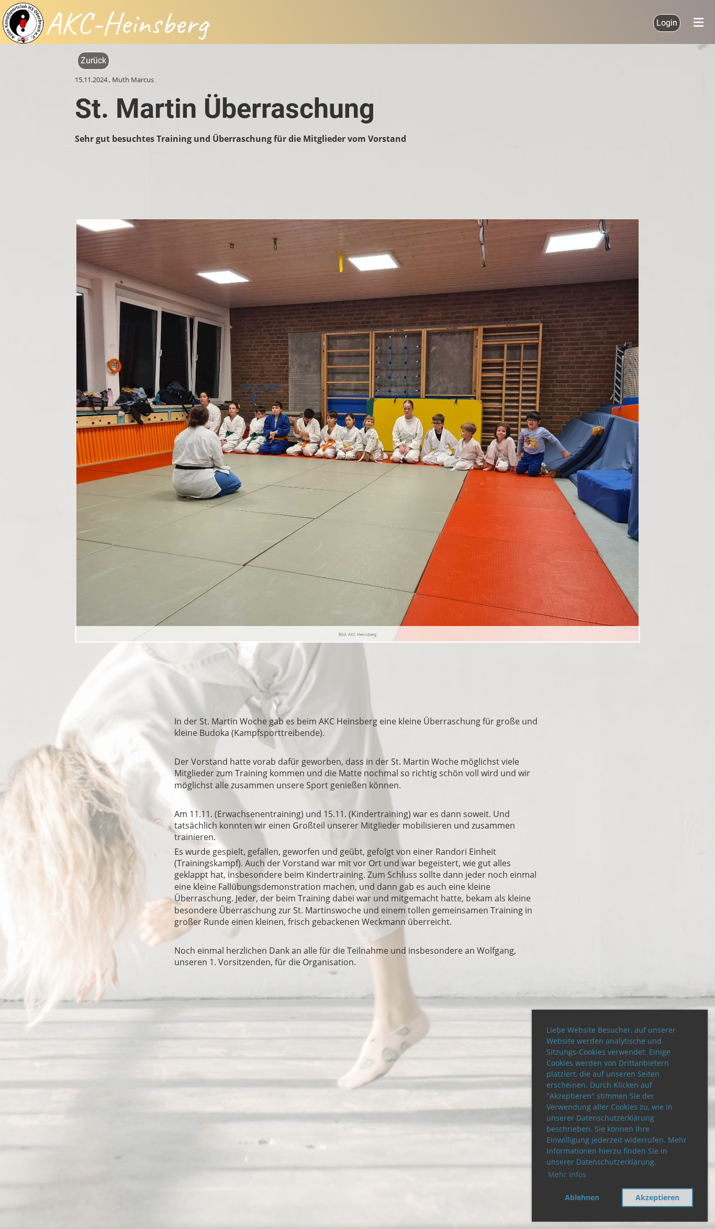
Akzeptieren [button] (657, 1197)
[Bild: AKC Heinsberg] (357, 429)
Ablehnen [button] (582, 1197)
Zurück (93, 60)
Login (666, 23)
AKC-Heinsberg (126, 23)
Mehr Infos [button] (567, 1174)
